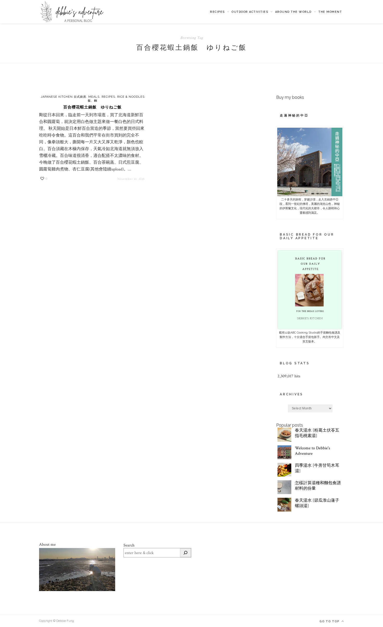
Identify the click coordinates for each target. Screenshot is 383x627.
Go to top (330, 621)
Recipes (217, 12)
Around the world (293, 12)
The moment (330, 12)
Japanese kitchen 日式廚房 (63, 97)
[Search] (185, 552)
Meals (94, 97)
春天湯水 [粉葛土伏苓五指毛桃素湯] (317, 433)
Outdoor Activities (250, 12)
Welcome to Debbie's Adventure (312, 450)
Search (128, 545)
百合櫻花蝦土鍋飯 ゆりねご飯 (92, 107)
